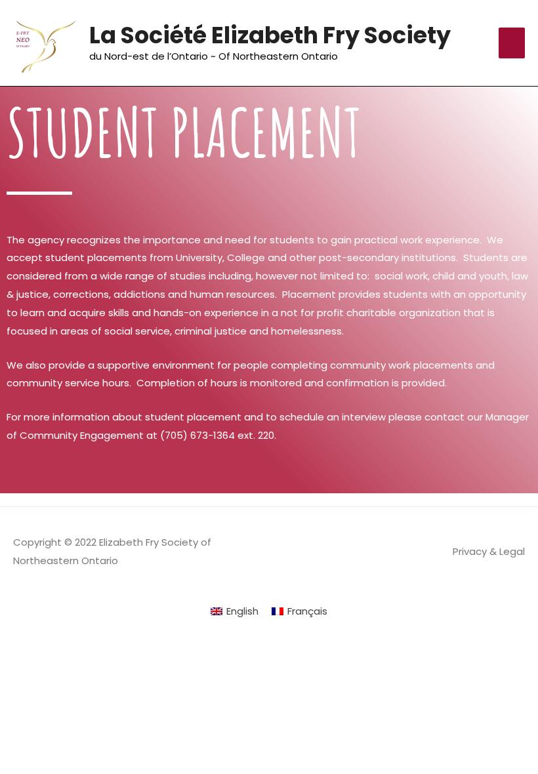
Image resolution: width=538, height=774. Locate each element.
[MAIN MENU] (512, 43)
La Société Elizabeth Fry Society (270, 35)
